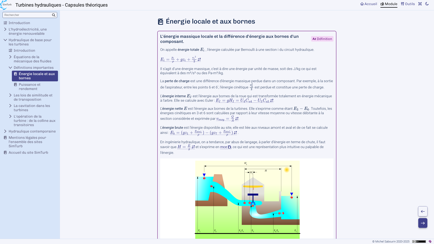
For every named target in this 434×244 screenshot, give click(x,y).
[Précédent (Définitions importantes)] (423, 211)
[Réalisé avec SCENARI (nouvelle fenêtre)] (430, 241)
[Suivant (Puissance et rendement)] (422, 223)
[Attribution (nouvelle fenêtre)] (419, 241)
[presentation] (202, 49)
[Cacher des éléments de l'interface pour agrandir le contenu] (420, 4)
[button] (180, 59)
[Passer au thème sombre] (426, 4)
